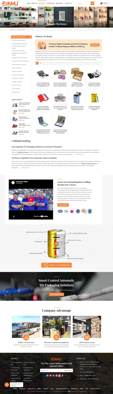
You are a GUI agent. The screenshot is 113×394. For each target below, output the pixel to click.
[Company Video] (31, 219)
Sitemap (45, 388)
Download (74, 388)
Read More (21, 106)
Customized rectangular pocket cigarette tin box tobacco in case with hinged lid (77, 108)
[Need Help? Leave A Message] (7, 384)
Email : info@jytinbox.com (88, 375)
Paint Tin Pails (16, 89)
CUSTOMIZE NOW (56, 294)
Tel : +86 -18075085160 (87, 372)
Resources (59, 3)
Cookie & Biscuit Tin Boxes (19, 44)
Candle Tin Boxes (17, 82)
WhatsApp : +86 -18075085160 (89, 379)
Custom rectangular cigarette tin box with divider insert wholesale (43, 108)
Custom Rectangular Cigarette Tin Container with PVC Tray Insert (94, 84)
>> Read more (25, 168)
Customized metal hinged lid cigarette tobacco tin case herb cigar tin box (43, 131)
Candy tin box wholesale (15, 374)
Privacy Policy (95, 388)
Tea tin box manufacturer (28, 379)
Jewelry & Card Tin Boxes (19, 57)
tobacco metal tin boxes (89, 163)
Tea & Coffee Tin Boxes (18, 40)
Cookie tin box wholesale (15, 369)
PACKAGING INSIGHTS (62, 388)
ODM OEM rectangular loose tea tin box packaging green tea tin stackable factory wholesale (24, 124)
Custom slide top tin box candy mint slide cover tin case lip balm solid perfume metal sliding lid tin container (24, 110)
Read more (80, 154)
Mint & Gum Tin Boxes (18, 51)
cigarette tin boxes (23, 152)
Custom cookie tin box (29, 363)
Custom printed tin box (17, 363)
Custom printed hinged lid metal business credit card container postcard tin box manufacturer (24, 131)
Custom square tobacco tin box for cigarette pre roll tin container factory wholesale (60, 84)
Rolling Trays (16, 92)
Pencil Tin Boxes (16, 85)
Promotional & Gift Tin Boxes (20, 61)
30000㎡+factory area (26, 343)
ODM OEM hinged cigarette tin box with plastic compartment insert (77, 84)
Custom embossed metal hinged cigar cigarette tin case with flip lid (60, 131)
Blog (52, 388)
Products (42, 3)
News (39, 388)
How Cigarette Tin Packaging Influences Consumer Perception (36, 146)
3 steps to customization (59, 265)
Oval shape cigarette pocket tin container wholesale (94, 108)
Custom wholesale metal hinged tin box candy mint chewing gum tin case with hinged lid (24, 103)
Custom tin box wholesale (28, 369)
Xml (87, 388)
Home (28, 3)
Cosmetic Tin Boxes (17, 78)
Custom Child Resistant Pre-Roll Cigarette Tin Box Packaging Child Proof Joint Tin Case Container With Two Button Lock (43, 84)
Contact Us (68, 3)
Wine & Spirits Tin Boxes (19, 64)
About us (34, 3)
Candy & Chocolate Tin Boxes (19, 47)
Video (81, 388)
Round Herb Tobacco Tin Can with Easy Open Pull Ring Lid (60, 108)
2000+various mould (86, 343)
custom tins (50, 3)
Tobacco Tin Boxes (18, 75)
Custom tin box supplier (15, 379)
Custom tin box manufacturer (28, 374)
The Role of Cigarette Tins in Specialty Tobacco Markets (34, 158)
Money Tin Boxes (17, 71)
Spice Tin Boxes (16, 68)
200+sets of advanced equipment (56, 343)
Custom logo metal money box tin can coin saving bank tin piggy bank (24, 117)
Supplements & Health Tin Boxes (19, 54)
